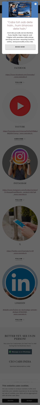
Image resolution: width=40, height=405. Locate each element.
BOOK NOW (20, 47)
